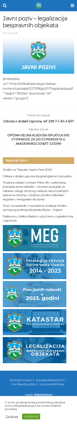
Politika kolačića (24, 384)
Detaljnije (12, 416)
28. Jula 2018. (10, 33)
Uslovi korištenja (51, 384)
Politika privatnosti (50, 380)
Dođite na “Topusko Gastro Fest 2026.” (28, 169)
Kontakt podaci (21, 380)
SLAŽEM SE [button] (31, 416)
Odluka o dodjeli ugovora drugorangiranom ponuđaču (37, 176)
